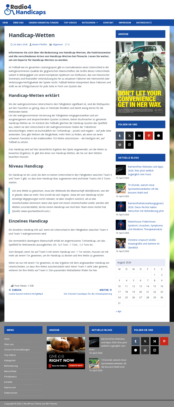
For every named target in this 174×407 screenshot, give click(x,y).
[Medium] (139, 136)
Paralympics (10, 376)
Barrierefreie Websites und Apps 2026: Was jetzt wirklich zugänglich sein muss (145, 170)
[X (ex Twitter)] (129, 136)
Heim (5, 22)
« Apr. (119, 311)
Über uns (18, 22)
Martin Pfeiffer (39, 44)
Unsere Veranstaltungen (43, 22)
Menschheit (10, 371)
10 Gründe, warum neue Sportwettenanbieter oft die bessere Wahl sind (143, 188)
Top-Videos (70, 22)
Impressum (125, 22)
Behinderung (11, 365)
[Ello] (158, 136)
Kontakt (108, 22)
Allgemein (58, 44)
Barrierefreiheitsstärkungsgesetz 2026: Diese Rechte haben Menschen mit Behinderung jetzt (146, 207)
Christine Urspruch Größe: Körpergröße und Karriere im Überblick (144, 243)
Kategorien (88, 22)
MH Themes (51, 403)
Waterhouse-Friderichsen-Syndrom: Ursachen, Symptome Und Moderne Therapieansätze (145, 225)
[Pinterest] (149, 136)
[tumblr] (120, 136)
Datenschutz (144, 22)
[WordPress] (120, 145)
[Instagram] (129, 145)
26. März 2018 (20, 44)
